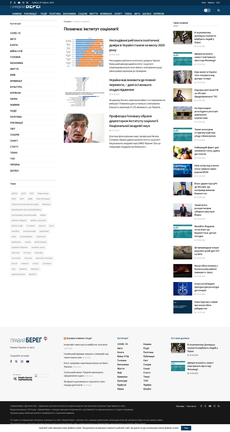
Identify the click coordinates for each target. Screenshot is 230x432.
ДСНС (14, 194)
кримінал (16, 242)
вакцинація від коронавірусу (26, 210)
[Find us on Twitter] (15, 2)
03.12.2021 (115, 131)
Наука (13, 99)
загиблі (15, 231)
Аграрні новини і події (79, 338)
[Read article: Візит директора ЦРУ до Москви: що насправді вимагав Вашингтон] (182, 188)
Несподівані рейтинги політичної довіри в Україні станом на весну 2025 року (137, 45)
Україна (211, 3)
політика (16, 258)
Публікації (30, 14)
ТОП (12, 158)
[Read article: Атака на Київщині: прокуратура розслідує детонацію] (182, 289)
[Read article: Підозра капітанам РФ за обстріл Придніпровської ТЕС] (182, 95)
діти (51, 226)
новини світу (38, 247)
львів (28, 242)
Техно (128, 14)
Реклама (180, 406)
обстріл (16, 253)
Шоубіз (147, 14)
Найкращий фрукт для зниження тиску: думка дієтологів (207, 150)
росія (14, 263)
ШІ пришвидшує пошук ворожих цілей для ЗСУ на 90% (206, 251)
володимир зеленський (24, 215)
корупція (41, 237)
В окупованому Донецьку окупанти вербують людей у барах (202, 348)
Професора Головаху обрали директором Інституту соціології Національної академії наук (133, 121)
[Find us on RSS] (27, 2)
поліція (28, 258)
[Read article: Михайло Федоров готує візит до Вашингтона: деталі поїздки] (182, 231)
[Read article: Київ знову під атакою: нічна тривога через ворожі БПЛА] (182, 170)
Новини (17, 14)
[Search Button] (218, 10)
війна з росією (38, 220)
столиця (47, 263)
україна (23, 269)
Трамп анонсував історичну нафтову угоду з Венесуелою (205, 132)
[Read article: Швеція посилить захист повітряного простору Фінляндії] (182, 59)
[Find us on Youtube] (19, 2)
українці (35, 269)
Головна (67, 22)
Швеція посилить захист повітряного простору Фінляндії (205, 57)
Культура (16, 87)
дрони (42, 226)
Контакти (191, 406)
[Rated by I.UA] (41, 376)
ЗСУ (32, 194)
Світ (218, 3)
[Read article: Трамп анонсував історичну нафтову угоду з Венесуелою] (182, 134)
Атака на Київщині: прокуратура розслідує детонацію (206, 287)
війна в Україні (19, 220)
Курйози (158, 14)
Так (186, 428)
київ (14, 237)
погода (27, 253)
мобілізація (40, 242)
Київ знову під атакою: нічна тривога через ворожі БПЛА (206, 169)
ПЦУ (14, 199)
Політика (55, 14)
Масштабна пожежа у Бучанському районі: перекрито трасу (206, 269)
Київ (204, 3)
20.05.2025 (115, 55)
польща (39, 253)
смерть (25, 263)
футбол (32, 274)
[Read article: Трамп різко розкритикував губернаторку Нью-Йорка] (182, 210)
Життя (93, 14)
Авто (137, 14)
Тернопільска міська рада (25, 204)
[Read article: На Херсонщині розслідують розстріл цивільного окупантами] (182, 113)
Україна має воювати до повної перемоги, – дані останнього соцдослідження (132, 85)
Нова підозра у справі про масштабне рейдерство (206, 305)
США (30, 199)
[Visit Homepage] (28, 5)
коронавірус (26, 237)
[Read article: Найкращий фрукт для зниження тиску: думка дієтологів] (182, 152)
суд (13, 269)
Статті (14, 147)
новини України (20, 247)
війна (43, 215)
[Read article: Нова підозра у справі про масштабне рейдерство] (182, 307)
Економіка (69, 14)
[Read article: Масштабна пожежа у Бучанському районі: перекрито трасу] (182, 271)
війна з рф (17, 226)
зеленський (29, 231)
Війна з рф (16, 51)
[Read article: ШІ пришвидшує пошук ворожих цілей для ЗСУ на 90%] (182, 252)
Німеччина (43, 194)
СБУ (22, 199)
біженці (46, 204)
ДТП (23, 194)
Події (44, 14)
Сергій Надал (43, 199)
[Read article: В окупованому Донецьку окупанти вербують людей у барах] (182, 37)
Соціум (82, 14)
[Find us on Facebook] (10, 2)
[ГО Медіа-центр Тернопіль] (22, 377)
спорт (36, 263)
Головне (15, 57)
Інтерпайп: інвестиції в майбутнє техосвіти (85, 344)
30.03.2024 (115, 94)
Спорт (118, 14)
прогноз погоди (44, 258)
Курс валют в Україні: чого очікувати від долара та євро (205, 75)
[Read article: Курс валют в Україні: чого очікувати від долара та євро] (182, 77)
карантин (44, 231)
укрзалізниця (18, 274)
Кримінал (106, 14)
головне (30, 226)
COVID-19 (15, 33)
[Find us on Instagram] (23, 2)
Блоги (14, 45)
